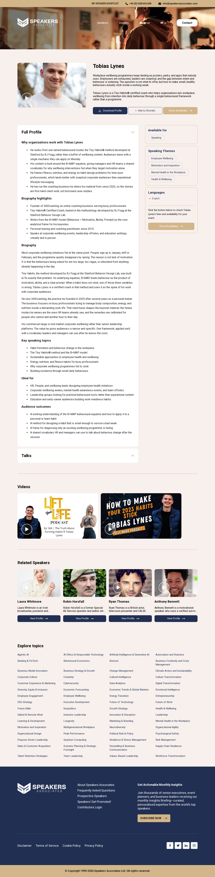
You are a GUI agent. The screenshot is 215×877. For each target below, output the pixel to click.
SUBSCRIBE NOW (150, 818)
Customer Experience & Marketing (36, 683)
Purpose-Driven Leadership (32, 739)
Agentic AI (23, 654)
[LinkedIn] (186, 845)
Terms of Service (47, 845)
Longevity (68, 720)
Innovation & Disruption (122, 714)
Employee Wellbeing (162, 158)
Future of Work (164, 702)
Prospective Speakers (92, 796)
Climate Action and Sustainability (174, 670)
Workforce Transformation (170, 755)
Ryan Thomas (119, 601)
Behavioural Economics (76, 660)
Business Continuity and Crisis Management (172, 662)
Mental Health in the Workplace (168, 172)
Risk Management (166, 739)
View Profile (36, 618)
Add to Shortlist (146, 110)
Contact (187, 22)
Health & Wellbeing (161, 179)
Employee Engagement (30, 695)
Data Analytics (117, 683)
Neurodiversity (117, 727)
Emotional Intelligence (168, 689)
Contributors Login (89, 807)
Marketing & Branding (121, 720)
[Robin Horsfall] (84, 583)
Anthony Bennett (167, 601)
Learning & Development (31, 720)
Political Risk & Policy (121, 733)
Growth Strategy (118, 708)
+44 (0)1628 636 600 (140, 3)
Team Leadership (73, 755)
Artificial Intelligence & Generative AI (129, 654)
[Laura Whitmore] (38, 583)
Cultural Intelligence (120, 677)
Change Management (121, 670)
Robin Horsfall (73, 601)
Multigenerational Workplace (79, 727)
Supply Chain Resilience (169, 746)
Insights (124, 22)
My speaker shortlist (105, 3)
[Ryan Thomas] (130, 583)
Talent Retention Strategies (32, 755)
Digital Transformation (168, 683)
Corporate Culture (27, 677)
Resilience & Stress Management (128, 739)
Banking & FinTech (27, 660)
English (156, 198)
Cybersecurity (71, 683)
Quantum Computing (74, 739)
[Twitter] (178, 845)
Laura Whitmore (29, 601)
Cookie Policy (72, 845)
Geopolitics (69, 708)
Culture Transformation (168, 677)
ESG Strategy (24, 702)
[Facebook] (170, 845)
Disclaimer (24, 845)
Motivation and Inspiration (165, 165)
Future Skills (24, 708)
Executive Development (76, 702)
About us (144, 22)
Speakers (102, 22)
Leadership (162, 714)
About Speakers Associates (95, 785)
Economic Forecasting (76, 689)
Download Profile (112, 110)
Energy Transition (119, 695)
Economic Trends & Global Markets (129, 689)
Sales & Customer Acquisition (34, 746)
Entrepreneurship (165, 695)
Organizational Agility (167, 727)
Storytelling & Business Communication (122, 748)
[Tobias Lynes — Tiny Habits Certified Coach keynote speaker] (51, 85)
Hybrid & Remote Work (30, 714)
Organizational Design (29, 733)
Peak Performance (73, 733)
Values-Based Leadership (124, 755)
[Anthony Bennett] (176, 583)
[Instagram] (194, 845)
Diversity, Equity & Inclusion (32, 689)
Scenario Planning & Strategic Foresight (79, 748)
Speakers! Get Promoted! (94, 801)
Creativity (68, 677)
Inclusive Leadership (74, 714)
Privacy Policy (94, 845)
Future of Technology (121, 702)
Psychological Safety (167, 733)
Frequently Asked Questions (96, 790)
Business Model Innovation (32, 670)
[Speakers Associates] (37, 23)
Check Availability (177, 110)
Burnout (114, 660)
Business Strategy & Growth (79, 670)
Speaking (156, 137)
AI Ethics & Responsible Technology (83, 654)
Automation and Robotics (170, 654)
